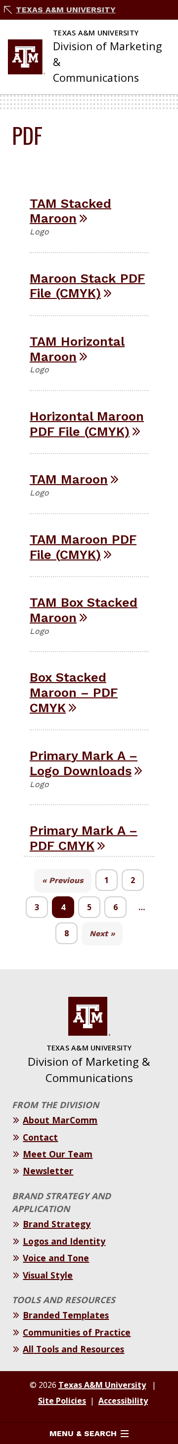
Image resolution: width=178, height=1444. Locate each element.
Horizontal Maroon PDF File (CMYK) (87, 424)
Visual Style (48, 1275)
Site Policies (62, 1400)
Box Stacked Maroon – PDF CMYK (74, 692)
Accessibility (123, 1400)
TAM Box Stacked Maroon (83, 610)
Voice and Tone (56, 1258)
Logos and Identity (64, 1241)
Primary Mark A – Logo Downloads (83, 763)
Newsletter (48, 1171)
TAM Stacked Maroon (70, 211)
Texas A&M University (66, 9)
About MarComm (60, 1120)
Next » (102, 933)
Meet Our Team (57, 1154)
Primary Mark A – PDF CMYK (83, 838)
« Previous (63, 880)
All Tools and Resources (73, 1349)
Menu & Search (83, 1433)
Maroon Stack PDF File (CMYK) (87, 286)
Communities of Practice (77, 1332)
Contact (40, 1137)
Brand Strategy (56, 1224)
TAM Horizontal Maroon (77, 349)
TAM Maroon (69, 479)
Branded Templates (66, 1315)
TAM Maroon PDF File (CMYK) (83, 547)
